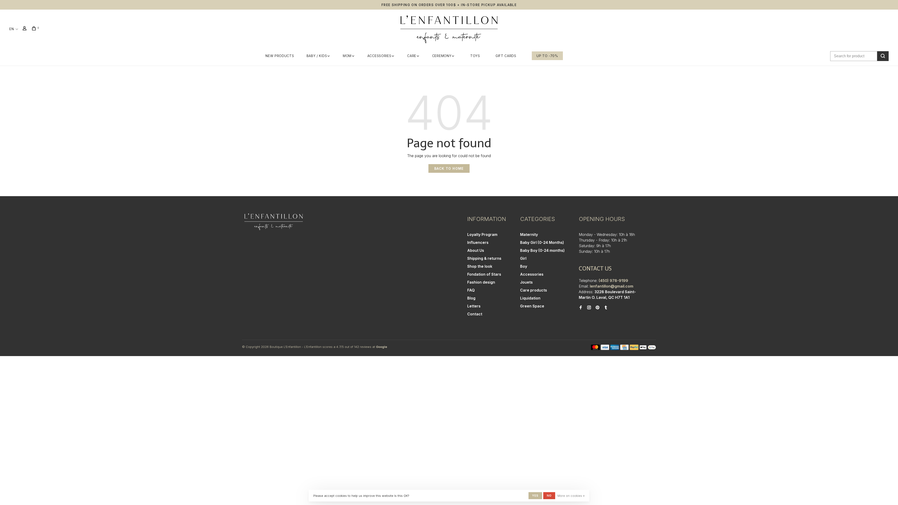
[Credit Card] (624, 348)
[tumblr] (606, 307)
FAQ (471, 290)
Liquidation (530, 298)
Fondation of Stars (484, 274)
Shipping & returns (484, 258)
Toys (475, 56)
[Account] (25, 29)
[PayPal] (634, 348)
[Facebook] (581, 307)
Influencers (478, 242)
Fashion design (481, 282)
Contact (474, 314)
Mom (347, 56)
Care (411, 56)
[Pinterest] (597, 307)
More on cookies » (571, 496)
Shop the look (479, 266)
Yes (535, 495)
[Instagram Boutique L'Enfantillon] (589, 307)
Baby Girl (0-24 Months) (542, 242)
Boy (523, 266)
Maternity (529, 234)
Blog (471, 298)
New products (279, 56)
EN (11, 29)
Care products (533, 290)
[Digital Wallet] (648, 348)
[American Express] (614, 348)
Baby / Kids (317, 56)
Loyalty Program (482, 234)
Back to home (449, 168)
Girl (523, 258)
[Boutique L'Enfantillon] (273, 222)
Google (381, 347)
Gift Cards (506, 56)
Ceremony (442, 56)
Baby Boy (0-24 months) (542, 250)
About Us (475, 250)
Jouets (526, 282)
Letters (474, 306)
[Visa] (605, 348)
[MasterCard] (595, 348)
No (549, 495)
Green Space (532, 306)
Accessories (379, 56)
